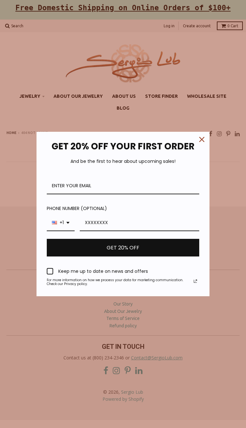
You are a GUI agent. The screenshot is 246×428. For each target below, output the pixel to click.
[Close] (201, 139)
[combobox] (61, 223)
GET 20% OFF (123, 247)
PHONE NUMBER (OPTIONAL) (77, 208)
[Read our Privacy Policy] (195, 281)
